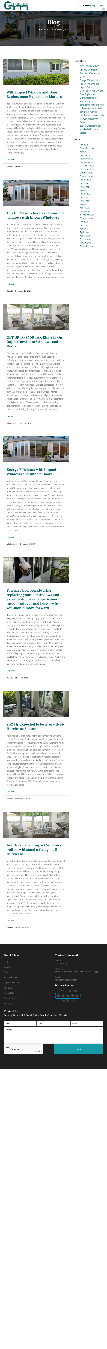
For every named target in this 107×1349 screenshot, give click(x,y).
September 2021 (87, 218)
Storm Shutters (11, 977)
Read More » (11, 160)
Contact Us (9, 993)
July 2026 (84, 145)
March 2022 (85, 208)
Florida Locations (11, 998)
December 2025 (87, 148)
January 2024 (86, 162)
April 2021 (84, 232)
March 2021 (85, 236)
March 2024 (85, 155)
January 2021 (85, 243)
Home (41, 30)
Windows (8, 967)
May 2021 (84, 229)
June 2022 (84, 201)
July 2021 (84, 222)
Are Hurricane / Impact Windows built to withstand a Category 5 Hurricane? (34, 849)
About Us (8, 988)
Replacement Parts (12, 983)
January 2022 (86, 211)
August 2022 (85, 194)
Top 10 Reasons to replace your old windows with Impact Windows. (35, 215)
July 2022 (84, 197)
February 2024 (86, 159)
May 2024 (84, 152)
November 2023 (87, 169)
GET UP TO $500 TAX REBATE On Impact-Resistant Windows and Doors (34, 341)
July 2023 (84, 183)
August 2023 (85, 180)
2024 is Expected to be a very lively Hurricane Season (36, 726)
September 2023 (87, 176)
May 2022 (84, 204)
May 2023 (84, 190)
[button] (74, 8)
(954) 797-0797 (92, 5)
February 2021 (86, 239)
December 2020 (87, 246)
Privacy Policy (10, 1003)
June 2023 (84, 187)
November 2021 (87, 215)
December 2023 (87, 166)
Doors (7, 972)
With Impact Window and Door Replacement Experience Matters (34, 94)
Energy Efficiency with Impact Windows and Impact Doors (31, 471)
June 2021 (84, 225)
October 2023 (86, 173)
